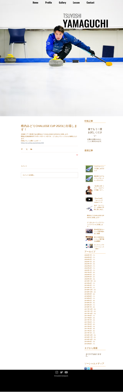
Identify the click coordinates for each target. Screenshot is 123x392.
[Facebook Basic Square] (85, 369)
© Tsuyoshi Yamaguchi (61, 375)
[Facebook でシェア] (22, 149)
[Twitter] (61, 372)
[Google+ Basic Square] (91, 369)
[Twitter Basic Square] (88, 369)
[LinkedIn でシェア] (31, 149)
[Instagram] (57, 372)
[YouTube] (66, 372)
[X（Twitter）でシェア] (26, 149)
